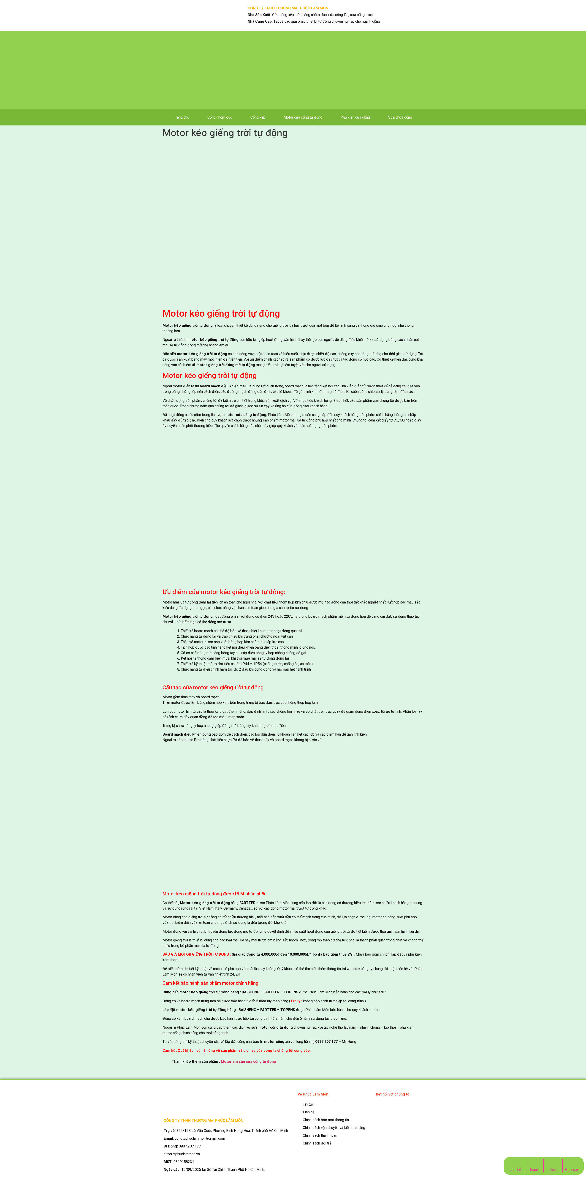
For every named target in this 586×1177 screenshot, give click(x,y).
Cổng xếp (257, 117)
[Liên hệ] (515, 1162)
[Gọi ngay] (572, 1162)
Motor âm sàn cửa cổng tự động (248, 1061)
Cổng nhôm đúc (219, 117)
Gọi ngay (572, 1169)
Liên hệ (515, 1169)
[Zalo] (553, 1162)
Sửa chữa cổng (400, 117)
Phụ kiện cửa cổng (355, 117)
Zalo (553, 1169)
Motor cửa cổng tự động (303, 117)
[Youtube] (401, 1106)
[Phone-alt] (380, 1106)
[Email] (534, 1162)
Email (534, 1169)
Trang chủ (181, 117)
